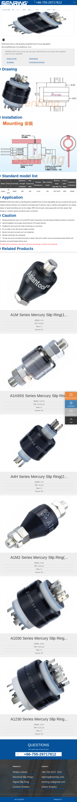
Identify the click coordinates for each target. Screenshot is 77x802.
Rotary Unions (20, 772)
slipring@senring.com (53, 777)
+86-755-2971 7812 (52, 772)
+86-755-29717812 (49, 2)
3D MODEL (10, 62)
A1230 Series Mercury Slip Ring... (39, 719)
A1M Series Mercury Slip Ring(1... (39, 315)
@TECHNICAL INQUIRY (37, 62)
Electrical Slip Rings (23, 777)
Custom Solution (21, 787)
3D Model (71, 406)
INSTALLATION (12, 59)
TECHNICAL (71, 414)
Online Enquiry (49, 787)
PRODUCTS (58, 799)
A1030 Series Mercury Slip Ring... (39, 638)
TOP (71, 422)
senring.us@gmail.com (53, 782)
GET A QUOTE (19, 799)
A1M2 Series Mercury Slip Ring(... (39, 557)
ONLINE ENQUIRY (71, 398)
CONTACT (45, 766)
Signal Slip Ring (21, 782)
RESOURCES (33, 59)
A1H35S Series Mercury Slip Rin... (39, 396)
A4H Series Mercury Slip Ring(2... (39, 476)
